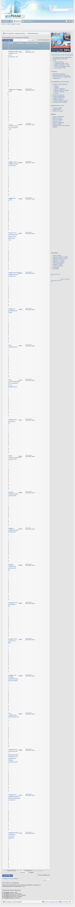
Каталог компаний (58, 116)
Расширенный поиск (32, 40)
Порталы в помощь (58, 260)
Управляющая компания (60, 58)
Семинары (56, 267)
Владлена (27, 89)
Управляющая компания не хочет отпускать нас (13, 54)
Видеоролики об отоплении (61, 75)
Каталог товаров (58, 119)
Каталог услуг (57, 121)
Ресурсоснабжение (58, 95)
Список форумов (8, 33)
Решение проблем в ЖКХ (60, 257)
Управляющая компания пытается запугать (13, 835)
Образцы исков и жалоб (60, 258)
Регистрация (17, 24)
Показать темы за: (11, 870)
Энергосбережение (58, 98)
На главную (5, 21)
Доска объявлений (58, 122)
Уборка (56, 87)
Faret (26, 50)
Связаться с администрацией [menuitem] (51, 901)
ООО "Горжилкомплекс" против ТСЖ (14, 457)
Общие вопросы (59, 62)
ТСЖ (54, 60)
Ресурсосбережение (59, 96)
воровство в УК (12, 199)
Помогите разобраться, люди (12, 310)
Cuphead (27, 123)
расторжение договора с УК (12, 604)
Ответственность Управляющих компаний (14, 274)
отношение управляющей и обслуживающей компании (14, 797)
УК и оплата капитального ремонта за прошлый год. (13, 236)
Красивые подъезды (59, 74)
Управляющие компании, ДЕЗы (33, 33)
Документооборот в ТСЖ (61, 65)
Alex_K (27, 527)
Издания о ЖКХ (57, 264)
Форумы (18, 21)
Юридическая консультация (61, 125)
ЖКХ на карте (57, 118)
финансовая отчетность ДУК (12, 640)
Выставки (56, 268)
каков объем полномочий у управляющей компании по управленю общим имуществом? (13, 756)
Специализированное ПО (60, 101)
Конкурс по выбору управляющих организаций (13, 677)
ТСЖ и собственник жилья (62, 66)
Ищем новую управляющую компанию (13, 163)
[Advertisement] (56, 20)
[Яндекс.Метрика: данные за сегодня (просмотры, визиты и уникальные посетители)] (55, 274)
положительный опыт (14, 90)
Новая (6, 40)
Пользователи (29, 21)
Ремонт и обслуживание (60, 84)
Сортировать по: (28, 870)
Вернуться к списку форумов (10, 878)
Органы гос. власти (59, 261)
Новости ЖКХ (57, 255)
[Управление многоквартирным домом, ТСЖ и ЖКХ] (29, 19)
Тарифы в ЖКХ (57, 108)
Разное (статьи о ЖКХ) (60, 102)
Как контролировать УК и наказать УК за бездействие (14, 383)
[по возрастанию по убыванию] (23, 872)
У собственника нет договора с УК (13, 126)
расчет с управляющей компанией (13, 493)
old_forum (27, 197)
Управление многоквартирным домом (20, 33)
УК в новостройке (12, 346)
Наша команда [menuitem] (64, 901)
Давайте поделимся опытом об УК (12, 567)
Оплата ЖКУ (57, 109)
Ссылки (12, 21)
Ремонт (56, 86)
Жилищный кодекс (58, 263)
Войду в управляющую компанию (13, 530)
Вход (10, 24)
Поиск (4, 24)
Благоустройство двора (61, 90)
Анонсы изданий (58, 265)
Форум (55, 127)
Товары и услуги (58, 99)
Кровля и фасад (59, 91)
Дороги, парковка (59, 89)
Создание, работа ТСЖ (61, 63)
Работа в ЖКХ (57, 124)
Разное (56, 93)
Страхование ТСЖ (59, 68)
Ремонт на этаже (58, 111)
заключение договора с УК (12, 421)
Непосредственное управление (62, 57)
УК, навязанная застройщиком (13, 715)
